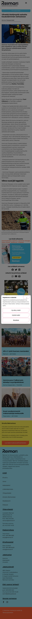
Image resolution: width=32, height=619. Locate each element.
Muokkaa (16, 320)
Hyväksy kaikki (16, 310)
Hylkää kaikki (16, 315)
